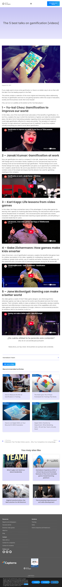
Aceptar (36, 582)
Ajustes (54, 582)
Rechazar (45, 582)
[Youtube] (10, 552)
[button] (31, 3)
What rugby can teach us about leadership (16, 471)
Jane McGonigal (43, 299)
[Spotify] (3, 552)
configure (26, 584)
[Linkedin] (7, 552)
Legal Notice (31, 575)
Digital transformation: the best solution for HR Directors (16, 501)
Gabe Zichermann (7, 255)
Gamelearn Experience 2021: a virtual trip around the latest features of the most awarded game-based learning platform (46, 474)
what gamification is (25, 90)
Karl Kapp (14, 209)
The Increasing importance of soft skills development (46, 501)
